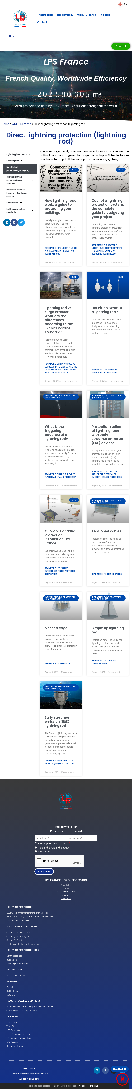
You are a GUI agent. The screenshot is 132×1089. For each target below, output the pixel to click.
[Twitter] (122, 1070)
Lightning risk (12, 161)
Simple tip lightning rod (108, 630)
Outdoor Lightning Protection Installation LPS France (60, 537)
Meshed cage (56, 628)
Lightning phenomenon (16, 154)
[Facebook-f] (105, 1070)
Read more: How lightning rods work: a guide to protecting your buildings (61, 251)
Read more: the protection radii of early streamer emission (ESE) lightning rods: (107, 474)
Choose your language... (51, 843)
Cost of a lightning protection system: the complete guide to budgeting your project (108, 208)
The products (45, 14)
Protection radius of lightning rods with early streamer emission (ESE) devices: (107, 434)
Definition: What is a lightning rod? (107, 310)
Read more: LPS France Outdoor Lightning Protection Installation (60, 571)
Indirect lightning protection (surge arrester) (14, 180)
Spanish (65, 847)
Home (5, 124)
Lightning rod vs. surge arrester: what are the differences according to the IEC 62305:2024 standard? (59, 320)
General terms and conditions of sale (29, 1073)
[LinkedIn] (97, 1070)
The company (65, 14)
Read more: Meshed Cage (57, 663)
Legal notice (29, 1068)
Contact (42, 22)
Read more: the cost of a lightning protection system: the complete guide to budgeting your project (107, 249)
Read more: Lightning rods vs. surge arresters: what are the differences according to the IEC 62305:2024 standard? (61, 368)
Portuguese (44, 851)
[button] (6, 222)
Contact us (66, 898)
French (41, 847)
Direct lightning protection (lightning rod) (17, 169)
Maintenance (12, 202)
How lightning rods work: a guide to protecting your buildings (60, 206)
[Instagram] (113, 1070)
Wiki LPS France (86, 14)
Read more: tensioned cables (107, 574)
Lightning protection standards (15, 210)
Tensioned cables (106, 531)
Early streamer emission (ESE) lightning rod (57, 721)
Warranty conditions (29, 1078)
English (53, 847)
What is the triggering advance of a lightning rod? (56, 432)
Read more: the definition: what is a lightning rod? (105, 371)
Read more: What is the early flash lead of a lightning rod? (60, 475)
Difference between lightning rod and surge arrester (16, 193)
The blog (104, 14)
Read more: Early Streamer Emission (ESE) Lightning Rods (60, 762)
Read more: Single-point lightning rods (104, 662)
